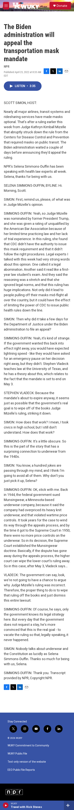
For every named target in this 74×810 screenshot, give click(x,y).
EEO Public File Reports (21, 769)
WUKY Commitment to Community (28, 745)
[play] (5, 805)
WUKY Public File (17, 753)
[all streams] (69, 805)
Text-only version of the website (27, 761)
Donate (62, 5)
